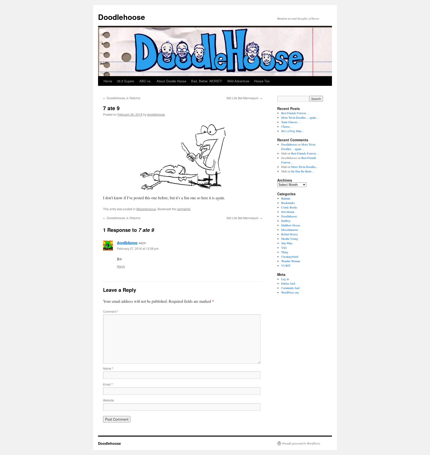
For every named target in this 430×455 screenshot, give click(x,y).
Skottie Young (289, 239)
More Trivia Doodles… (305, 167)
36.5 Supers (125, 81)
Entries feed (288, 283)
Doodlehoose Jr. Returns (121, 98)
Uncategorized (289, 256)
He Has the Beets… (303, 171)
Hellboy (286, 221)
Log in (285, 279)
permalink (183, 209)
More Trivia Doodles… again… (300, 117)
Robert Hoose (289, 234)
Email (108, 384)
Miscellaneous (146, 209)
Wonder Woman (290, 261)
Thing (284, 252)
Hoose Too (261, 81)
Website (108, 400)
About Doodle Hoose (171, 81)
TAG (284, 248)
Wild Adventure (238, 81)
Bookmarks (288, 203)
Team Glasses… (290, 122)
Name (108, 368)
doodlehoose (156, 114)
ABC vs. (145, 81)
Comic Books (289, 207)
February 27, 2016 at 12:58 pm (138, 248)
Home (108, 81)
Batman (285, 198)
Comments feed (290, 288)
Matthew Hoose (290, 225)
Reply (121, 266)
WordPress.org (290, 292)
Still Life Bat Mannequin (244, 98)
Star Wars (287, 243)
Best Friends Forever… (295, 113)
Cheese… (287, 126)
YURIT (285, 265)
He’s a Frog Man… (292, 131)
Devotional (287, 212)
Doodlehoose (121, 16)
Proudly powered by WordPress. (301, 443)
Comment (110, 311)
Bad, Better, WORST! (206, 81)
